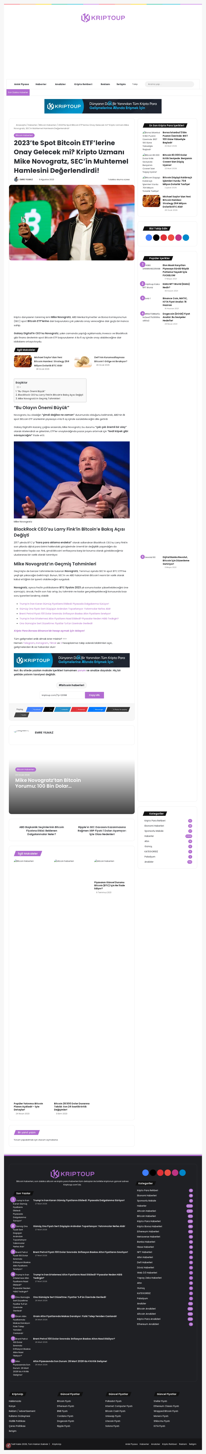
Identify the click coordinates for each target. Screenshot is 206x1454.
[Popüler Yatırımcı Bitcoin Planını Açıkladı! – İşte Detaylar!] (31, 980)
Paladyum (150, 856)
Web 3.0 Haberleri (147, 1272)
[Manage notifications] (8, 1445)
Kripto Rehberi (83, 84)
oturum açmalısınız (48, 1139)
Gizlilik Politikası (17, 1421)
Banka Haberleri (146, 1241)
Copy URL (94, 695)
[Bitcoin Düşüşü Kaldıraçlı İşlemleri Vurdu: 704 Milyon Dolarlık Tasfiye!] (151, 184)
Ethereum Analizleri (148, 1324)
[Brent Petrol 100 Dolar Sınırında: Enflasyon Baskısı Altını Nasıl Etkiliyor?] (22, 1347)
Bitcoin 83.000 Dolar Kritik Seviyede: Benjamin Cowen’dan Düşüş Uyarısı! (177, 160)
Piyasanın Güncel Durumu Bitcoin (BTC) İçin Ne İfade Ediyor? (109, 885)
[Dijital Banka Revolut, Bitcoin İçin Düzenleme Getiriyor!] (151, 676)
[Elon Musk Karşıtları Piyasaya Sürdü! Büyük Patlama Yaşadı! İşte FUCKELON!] (151, 268)
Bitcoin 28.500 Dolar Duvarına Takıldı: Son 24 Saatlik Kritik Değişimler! (71, 1106)
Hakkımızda (15, 1401)
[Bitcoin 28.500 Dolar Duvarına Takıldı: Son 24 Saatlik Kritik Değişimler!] (71, 980)
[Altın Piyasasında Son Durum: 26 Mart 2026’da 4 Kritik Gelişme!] (22, 1368)
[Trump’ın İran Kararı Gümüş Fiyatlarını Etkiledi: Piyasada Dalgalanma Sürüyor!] (22, 1210)
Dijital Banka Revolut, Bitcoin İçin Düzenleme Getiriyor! (176, 561)
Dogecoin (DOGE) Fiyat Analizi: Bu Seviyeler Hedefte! (176, 317)
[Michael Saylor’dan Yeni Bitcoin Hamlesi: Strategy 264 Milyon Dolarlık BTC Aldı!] (23, 361)
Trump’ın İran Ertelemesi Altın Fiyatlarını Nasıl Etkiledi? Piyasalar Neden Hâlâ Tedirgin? (69, 618)
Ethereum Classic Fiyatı (166, 1406)
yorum (82, 670)
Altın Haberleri (145, 1257)
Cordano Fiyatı (65, 1416)
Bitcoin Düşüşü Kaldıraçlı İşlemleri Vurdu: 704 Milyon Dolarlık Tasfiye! (177, 181)
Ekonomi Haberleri (154, 825)
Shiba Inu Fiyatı (162, 1421)
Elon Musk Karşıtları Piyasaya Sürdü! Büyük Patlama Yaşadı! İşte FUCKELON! (176, 270)
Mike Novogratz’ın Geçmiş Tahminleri (39, 398)
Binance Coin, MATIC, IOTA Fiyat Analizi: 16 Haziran (175, 302)
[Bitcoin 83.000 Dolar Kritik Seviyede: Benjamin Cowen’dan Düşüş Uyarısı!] (151, 163)
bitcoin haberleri (72, 685)
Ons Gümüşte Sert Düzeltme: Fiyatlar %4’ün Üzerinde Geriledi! (56, 623)
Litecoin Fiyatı (112, 1421)
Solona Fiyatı (112, 1426)
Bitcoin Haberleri (47, 125)
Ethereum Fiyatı (65, 1406)
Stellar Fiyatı (160, 1401)
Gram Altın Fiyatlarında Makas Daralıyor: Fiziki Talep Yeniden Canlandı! (75, 1316)
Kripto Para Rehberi (155, 820)
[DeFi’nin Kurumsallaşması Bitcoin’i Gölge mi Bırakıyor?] (83, 361)
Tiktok (52, 643)
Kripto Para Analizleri (148, 1319)
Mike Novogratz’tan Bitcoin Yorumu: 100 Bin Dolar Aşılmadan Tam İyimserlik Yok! (48, 789)
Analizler (60, 84)
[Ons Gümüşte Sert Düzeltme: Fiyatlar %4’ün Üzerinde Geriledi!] (22, 1303)
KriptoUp (56, 1444)
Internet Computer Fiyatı (118, 1406)
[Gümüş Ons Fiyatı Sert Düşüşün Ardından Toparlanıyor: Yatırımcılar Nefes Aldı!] (22, 1236)
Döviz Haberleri (145, 1267)
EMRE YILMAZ (26, 179)
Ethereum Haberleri (148, 1231)
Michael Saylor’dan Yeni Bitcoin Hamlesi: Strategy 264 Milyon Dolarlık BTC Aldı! (51, 361)
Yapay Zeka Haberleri (149, 1277)
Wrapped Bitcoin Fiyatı (166, 1411)
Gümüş (148, 846)
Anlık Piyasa (21, 84)
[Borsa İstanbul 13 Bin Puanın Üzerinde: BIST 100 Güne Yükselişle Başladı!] (151, 141)
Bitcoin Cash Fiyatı (115, 1411)
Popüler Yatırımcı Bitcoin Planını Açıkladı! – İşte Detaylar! (28, 1106)
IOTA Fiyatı (159, 1426)
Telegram (29, 643)
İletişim (121, 84)
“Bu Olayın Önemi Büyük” (31, 391)
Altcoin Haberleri (146, 1211)
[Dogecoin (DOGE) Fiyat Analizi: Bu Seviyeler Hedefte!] (151, 432)
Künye (12, 1406)
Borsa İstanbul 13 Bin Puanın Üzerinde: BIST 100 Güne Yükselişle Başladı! (175, 137)
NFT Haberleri (144, 1252)
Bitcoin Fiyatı (64, 1401)
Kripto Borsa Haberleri (149, 1226)
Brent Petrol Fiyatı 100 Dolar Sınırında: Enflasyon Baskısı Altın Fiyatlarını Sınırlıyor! (65, 613)
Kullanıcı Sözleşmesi (19, 1416)
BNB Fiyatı (62, 1411)
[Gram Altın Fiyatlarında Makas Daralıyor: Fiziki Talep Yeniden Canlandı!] (22, 1325)
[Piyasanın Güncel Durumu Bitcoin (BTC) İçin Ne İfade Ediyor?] (112, 869)
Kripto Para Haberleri (149, 1221)
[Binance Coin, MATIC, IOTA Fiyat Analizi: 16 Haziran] (151, 303)
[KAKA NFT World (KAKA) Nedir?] (151, 288)
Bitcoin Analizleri (146, 1308)
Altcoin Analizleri (146, 1313)
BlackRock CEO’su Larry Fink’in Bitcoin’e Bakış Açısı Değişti (50, 394)
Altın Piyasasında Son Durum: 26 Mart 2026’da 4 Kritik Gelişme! (70, 1361)
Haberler (41, 84)
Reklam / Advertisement (22, 1411)
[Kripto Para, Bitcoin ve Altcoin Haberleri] (103, 18)
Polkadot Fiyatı (113, 1401)
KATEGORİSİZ (151, 851)
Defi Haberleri (144, 1262)
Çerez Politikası (17, 1426)
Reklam (105, 84)
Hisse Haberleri (145, 1247)
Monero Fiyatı (161, 1416)
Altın (147, 841)
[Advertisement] (103, 48)
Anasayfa (20, 125)
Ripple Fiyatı (63, 1426)
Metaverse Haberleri (148, 1236)
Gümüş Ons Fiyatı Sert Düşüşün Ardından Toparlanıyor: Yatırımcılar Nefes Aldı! (65, 608)
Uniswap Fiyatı (113, 1416)
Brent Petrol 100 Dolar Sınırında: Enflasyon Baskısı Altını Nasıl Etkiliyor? (74, 1338)
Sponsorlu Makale (154, 831)
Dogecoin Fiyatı (65, 1421)
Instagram (42, 643)
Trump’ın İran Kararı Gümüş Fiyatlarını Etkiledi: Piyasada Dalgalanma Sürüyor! (64, 603)
